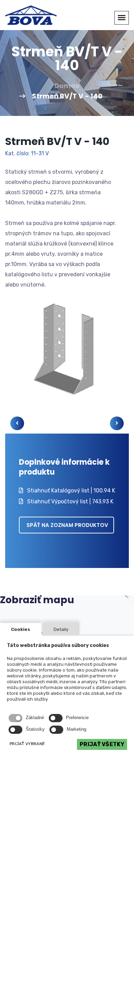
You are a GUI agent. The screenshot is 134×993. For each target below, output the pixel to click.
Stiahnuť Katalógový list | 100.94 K (70, 490)
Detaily (61, 629)
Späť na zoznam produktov (67, 525)
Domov (67, 86)
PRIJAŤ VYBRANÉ (27, 743)
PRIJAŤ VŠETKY (102, 744)
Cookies (20, 629)
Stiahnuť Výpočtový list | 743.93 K (69, 501)
